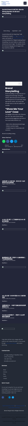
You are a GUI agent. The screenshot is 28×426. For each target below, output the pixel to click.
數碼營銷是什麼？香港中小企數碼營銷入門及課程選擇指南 (13, 258)
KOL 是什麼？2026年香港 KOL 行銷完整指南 (14, 296)
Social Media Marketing (14, 407)
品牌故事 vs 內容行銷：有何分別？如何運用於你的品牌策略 (13, 182)
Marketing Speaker (20, 405)
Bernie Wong (20, 36)
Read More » (4, 186)
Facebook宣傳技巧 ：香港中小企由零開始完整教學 (13, 315)
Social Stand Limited (18, 38)
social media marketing (11, 343)
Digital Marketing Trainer (8, 405)
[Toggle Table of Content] (19, 83)
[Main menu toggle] (25, 3)
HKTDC (15, 36)
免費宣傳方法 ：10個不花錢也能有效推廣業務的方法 (14, 306)
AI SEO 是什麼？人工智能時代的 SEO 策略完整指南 (13, 220)
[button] (3, 141)
